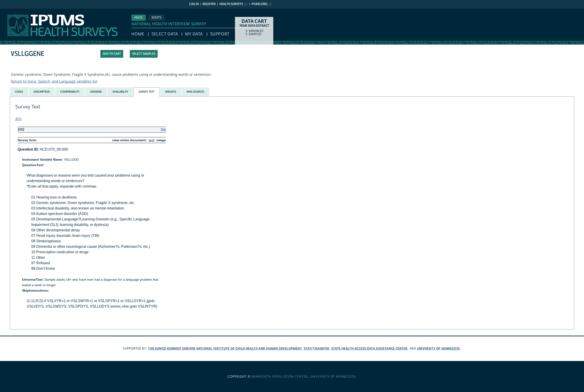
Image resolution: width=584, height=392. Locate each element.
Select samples (143, 54)
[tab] (19, 91)
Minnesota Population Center (280, 377)
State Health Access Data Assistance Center (369, 348)
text (152, 140)
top (163, 129)
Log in (194, 4)
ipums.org (259, 4)
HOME (137, 34)
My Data (194, 34)
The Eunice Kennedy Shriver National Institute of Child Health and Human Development (225, 348)
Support (219, 34)
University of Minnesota (438, 348)
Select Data (164, 34)
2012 (18, 119)
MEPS (156, 17)
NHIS (138, 17)
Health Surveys (231, 4)
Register (209, 4)
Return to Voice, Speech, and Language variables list (54, 81)
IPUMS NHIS (10, 11)
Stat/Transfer (316, 348)
